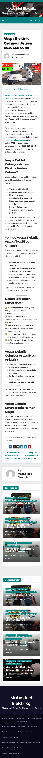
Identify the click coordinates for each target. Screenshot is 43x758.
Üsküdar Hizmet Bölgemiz (10, 753)
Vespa (26, 107)
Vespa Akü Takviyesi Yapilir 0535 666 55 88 (30, 456)
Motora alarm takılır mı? (20, 503)
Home (4, 727)
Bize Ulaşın (11, 727)
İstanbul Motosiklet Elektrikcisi (22, 732)
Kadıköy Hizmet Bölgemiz (10, 737)
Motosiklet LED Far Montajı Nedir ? (17, 526)
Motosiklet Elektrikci (29, 500)
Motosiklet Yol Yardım (32, 742)
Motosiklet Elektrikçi (21, 8)
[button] (31, 20)
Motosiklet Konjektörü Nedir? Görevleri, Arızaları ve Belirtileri (19, 551)
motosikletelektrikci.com (16, 140)
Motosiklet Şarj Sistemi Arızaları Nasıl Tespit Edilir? (12, 456)
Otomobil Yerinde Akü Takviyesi (12, 748)
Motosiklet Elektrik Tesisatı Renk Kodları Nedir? (19, 670)
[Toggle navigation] (39, 20)
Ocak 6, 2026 (13, 599)
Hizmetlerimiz (9, 34)
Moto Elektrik (22, 497)
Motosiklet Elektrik (22, 54)
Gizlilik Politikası (32, 727)
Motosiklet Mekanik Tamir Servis (13, 742)
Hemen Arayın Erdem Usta (16, 89)
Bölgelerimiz (21, 727)
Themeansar (22, 721)
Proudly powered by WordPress (13, 718)
